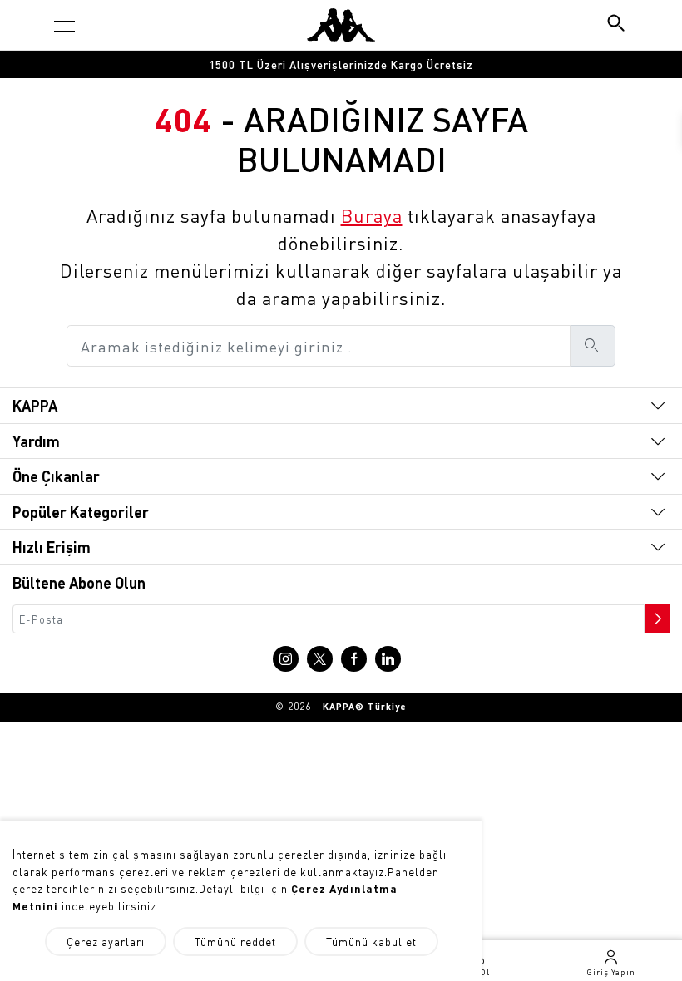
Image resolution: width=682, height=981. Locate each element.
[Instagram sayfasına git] (285, 659)
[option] (341, 64)
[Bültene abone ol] (655, 614)
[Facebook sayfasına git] (354, 659)
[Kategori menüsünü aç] (64, 26)
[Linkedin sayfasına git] (388, 659)
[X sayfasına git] (320, 659)
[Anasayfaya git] (341, 25)
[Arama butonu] (617, 24)
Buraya (372, 215)
